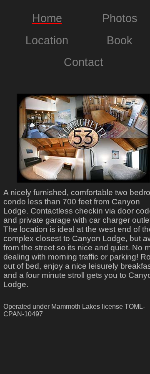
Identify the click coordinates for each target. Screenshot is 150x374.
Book (119, 40)
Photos (120, 18)
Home (47, 18)
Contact (83, 62)
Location (46, 40)
